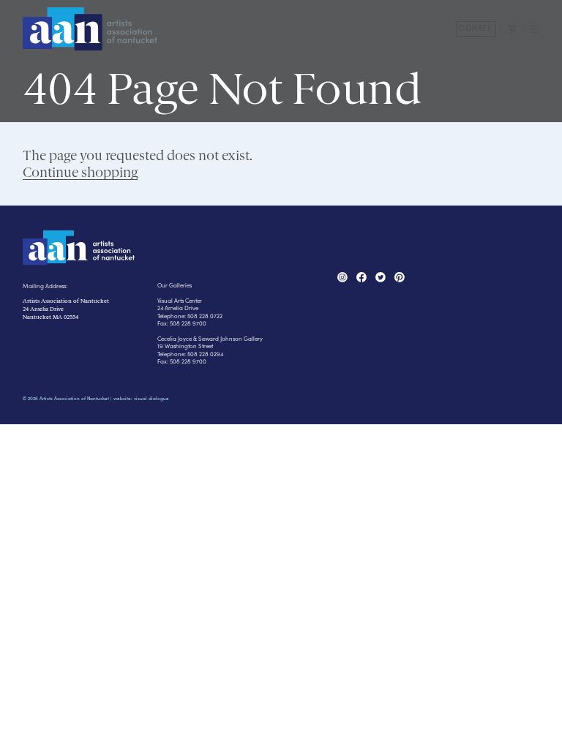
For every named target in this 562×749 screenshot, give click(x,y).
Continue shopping (80, 172)
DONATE (475, 28)
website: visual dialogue (141, 398)
